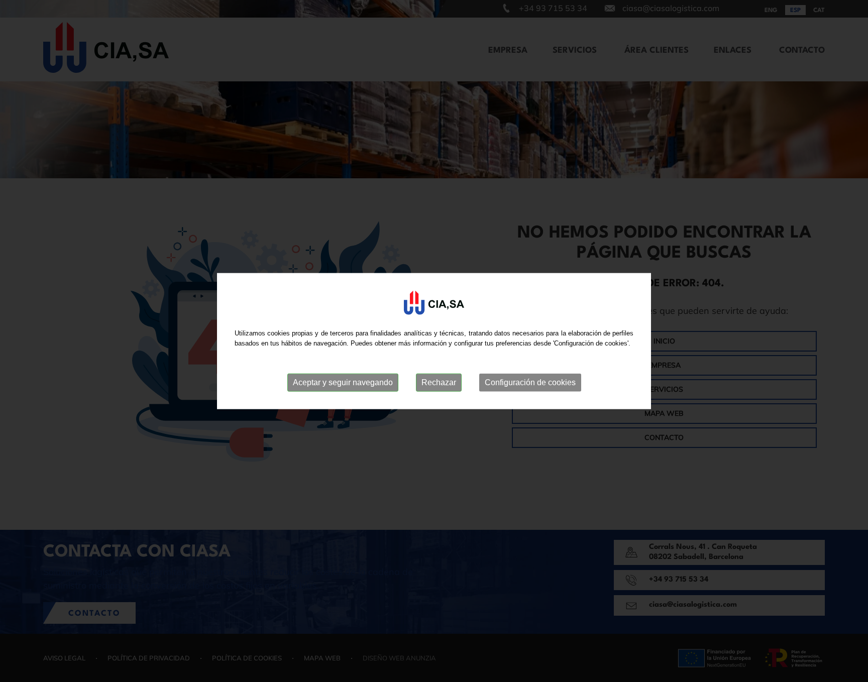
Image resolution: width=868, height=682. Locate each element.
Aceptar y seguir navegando (343, 382)
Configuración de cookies (530, 382)
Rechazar (438, 382)
